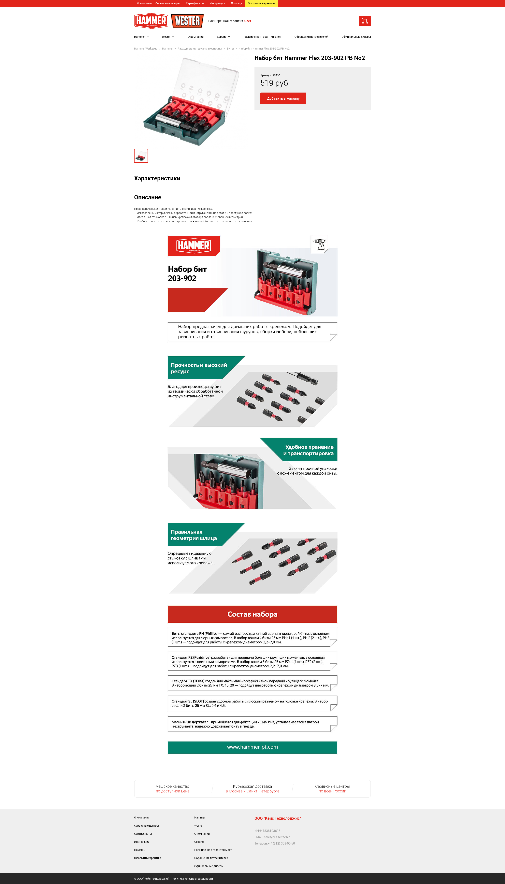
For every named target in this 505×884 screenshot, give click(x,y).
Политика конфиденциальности (192, 878)
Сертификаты (195, 3)
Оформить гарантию (261, 3)
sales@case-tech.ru (277, 837)
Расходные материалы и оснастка (200, 48)
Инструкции (217, 3)
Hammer (139, 36)
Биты (230, 48)
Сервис (221, 36)
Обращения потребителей (311, 36)
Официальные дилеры (356, 36)
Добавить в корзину (283, 98)
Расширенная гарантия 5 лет (262, 36)
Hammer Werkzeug (145, 48)
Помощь (236, 3)
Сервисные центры (167, 3)
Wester (166, 36)
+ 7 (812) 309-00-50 (281, 843)
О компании (144, 3)
